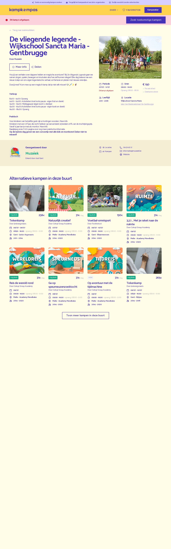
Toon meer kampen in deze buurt (85, 315)
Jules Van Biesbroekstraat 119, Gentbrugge (137, 104)
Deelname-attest (151, 91)
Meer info (64, 121)
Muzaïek (18, 59)
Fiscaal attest (150, 88)
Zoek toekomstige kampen (145, 20)
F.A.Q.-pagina (28, 129)
